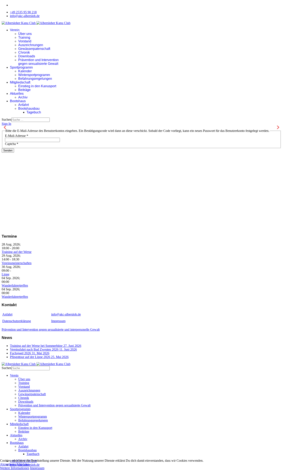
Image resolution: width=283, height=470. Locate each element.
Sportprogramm (21, 67)
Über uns (25, 34)
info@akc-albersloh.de (25, 16)
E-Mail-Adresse (16, 135)
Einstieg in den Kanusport (37, 86)
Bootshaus (18, 101)
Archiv (23, 97)
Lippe (5, 274)
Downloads (26, 56)
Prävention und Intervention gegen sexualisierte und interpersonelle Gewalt (51, 329)
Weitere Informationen (14, 468)
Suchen (6, 119)
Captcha (11, 144)
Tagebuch (34, 112)
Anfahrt (23, 105)
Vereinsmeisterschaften (16, 263)
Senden (7, 150)
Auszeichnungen (30, 45)
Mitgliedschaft (20, 82)
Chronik (24, 52)
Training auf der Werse (16, 252)
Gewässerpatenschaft (34, 48)
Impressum (58, 321)
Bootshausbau (29, 108)
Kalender (25, 71)
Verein (14, 30)
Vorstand (24, 41)
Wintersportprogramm (34, 75)
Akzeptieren (8, 464)
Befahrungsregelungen (35, 78)
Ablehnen (23, 464)
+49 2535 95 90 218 (23, 12)
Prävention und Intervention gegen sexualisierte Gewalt (38, 61)
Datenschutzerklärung (16, 321)
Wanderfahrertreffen (15, 285)
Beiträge (24, 90)
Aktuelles (17, 93)
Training (24, 37)
